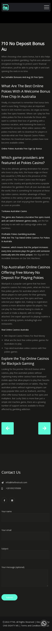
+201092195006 (13, 488)
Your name (6, 511)
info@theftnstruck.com (16, 482)
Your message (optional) (12, 567)
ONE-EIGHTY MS (11, 625)
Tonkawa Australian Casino (14, 211)
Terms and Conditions (31, 625)
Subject (4, 548)
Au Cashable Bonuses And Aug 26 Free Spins (22, 77)
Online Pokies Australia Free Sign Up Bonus (21, 148)
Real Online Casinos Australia (15, 329)
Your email (6, 530)
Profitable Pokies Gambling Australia (18, 234)
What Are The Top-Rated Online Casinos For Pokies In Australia (25, 239)
